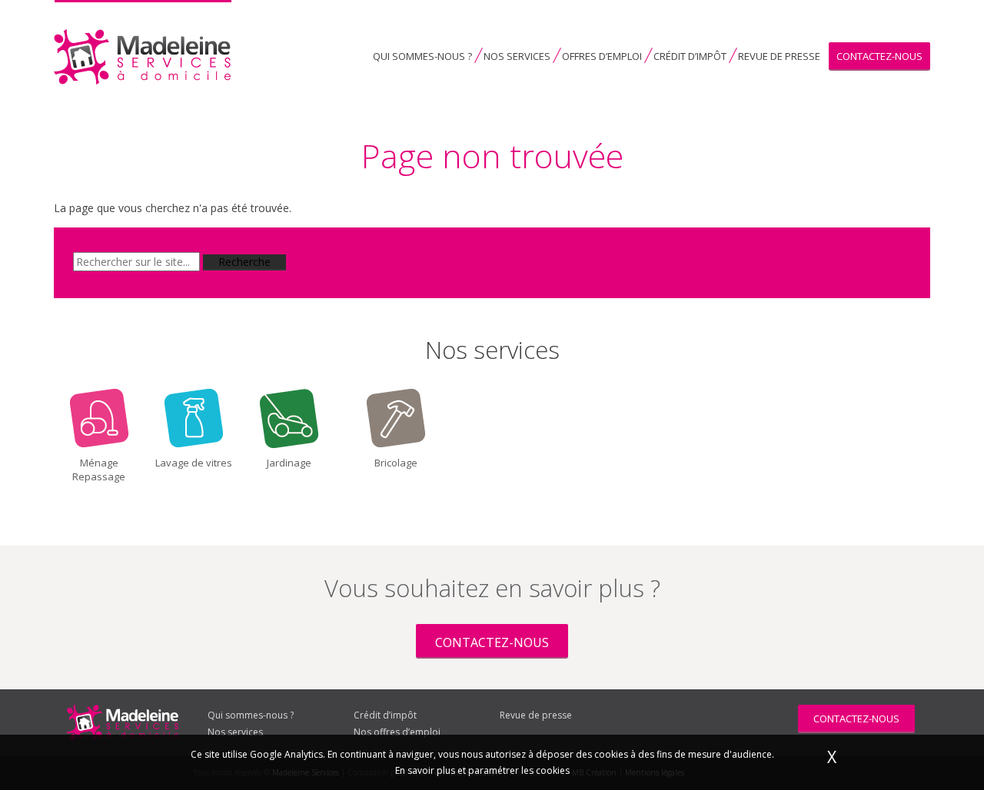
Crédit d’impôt (689, 56)
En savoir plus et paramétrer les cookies (482, 770)
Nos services (517, 56)
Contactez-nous (879, 56)
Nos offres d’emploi (397, 732)
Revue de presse (779, 56)
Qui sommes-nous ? (422, 56)
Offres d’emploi (602, 56)
